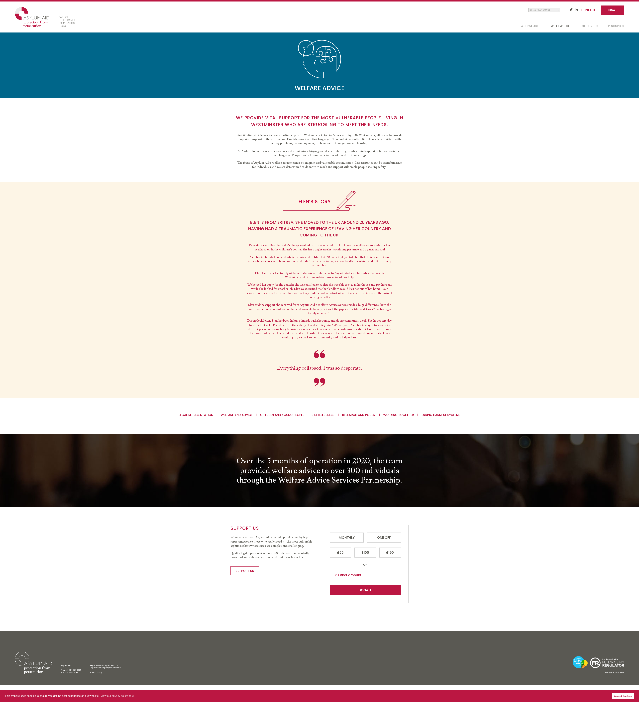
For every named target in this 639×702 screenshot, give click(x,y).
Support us (589, 26)
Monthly (347, 537)
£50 (340, 552)
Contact (588, 10)
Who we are (530, 26)
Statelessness (323, 415)
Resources (616, 26)
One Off (384, 537)
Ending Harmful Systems (441, 415)
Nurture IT (619, 672)
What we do (560, 26)
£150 (390, 552)
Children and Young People (282, 415)
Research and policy (359, 415)
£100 (365, 552)
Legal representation (196, 415)
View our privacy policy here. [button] (117, 696)
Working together (398, 415)
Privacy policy (96, 672)
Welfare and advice (236, 415)
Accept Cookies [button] (623, 696)
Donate (612, 10)
